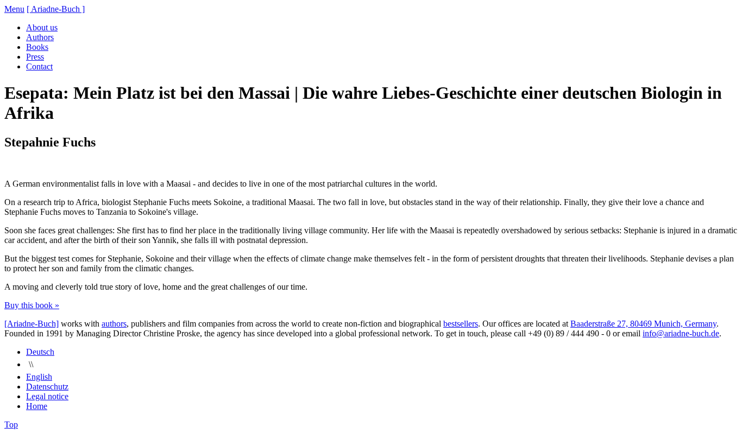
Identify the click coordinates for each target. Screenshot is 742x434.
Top (11, 424)
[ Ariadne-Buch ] (56, 9)
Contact (39, 66)
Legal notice (47, 396)
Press (35, 56)
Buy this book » (31, 305)
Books (37, 47)
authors (114, 323)
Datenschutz (47, 386)
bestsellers (460, 323)
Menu (14, 9)
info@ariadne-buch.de (681, 333)
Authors (40, 37)
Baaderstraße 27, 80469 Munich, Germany (643, 323)
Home (36, 406)
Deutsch (40, 351)
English (39, 376)
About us (42, 27)
